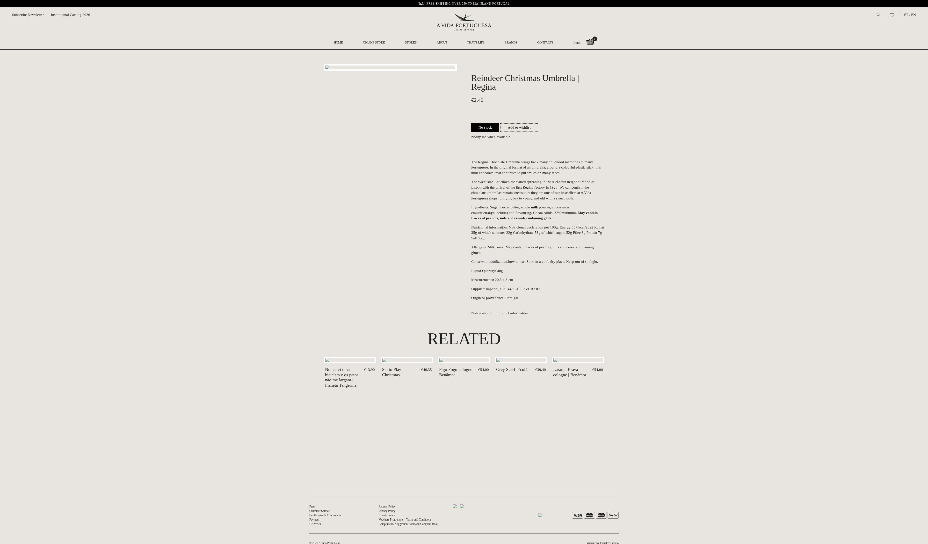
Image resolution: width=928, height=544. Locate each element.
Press (312, 506)
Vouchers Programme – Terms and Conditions (405, 519)
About (442, 42)
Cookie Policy (387, 515)
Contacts (545, 42)
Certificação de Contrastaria (325, 515)
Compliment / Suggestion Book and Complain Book (408, 524)
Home (338, 42)
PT (906, 15)
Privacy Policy (387, 511)
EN (913, 15)
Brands (511, 42)
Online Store (374, 42)
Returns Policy (387, 506)
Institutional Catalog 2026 (70, 15)
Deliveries (315, 524)
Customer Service (319, 511)
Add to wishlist (519, 127)
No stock (485, 127)
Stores (411, 42)
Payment (314, 519)
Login (577, 42)
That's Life (476, 42)
